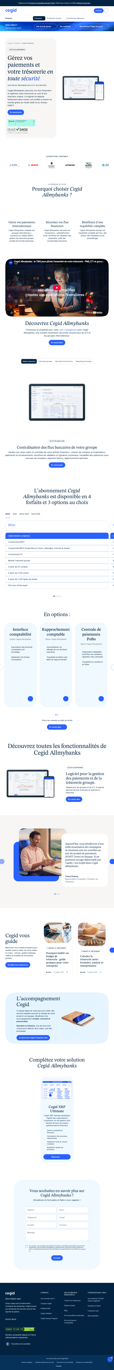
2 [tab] (58, 714)
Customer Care (93, 1311)
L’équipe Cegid (46, 1303)
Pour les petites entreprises (74, 1315)
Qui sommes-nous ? (48, 1298)
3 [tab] (59, 894)
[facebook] (28, 1323)
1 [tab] (56, 714)
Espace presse (69, 1305)
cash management (68, 330)
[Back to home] (10, 10)
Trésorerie (38, 18)
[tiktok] (22, 1323)
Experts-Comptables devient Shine (42, 3)
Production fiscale (54, 18)
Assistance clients (94, 1306)
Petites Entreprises (83, 3)
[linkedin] (6, 1323)
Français (58, 1366)
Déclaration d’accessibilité (65, 1362)
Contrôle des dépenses (75, 18)
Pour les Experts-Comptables (70, 1321)
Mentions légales (27, 1362)
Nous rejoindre (93, 1316)
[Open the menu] (106, 10)
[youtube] (12, 1323)
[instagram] (17, 1323)
